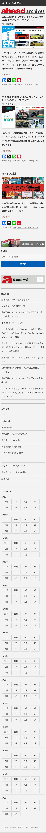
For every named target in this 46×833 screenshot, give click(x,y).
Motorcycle (21, 161)
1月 (35, 507)
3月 (16, 507)
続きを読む (7, 74)
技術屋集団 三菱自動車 (11, 447)
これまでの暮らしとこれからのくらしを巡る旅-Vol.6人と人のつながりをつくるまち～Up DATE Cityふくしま (22, 392)
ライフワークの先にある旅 (13, 306)
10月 (25, 520)
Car (14, 85)
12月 (6, 520)
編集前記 (5, 479)
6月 (25, 502)
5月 (35, 502)
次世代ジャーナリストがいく (14, 466)
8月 (6, 502)
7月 (16, 502)
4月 (6, 507)
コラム (4, 459)
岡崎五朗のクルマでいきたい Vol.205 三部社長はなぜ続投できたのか (22, 314)
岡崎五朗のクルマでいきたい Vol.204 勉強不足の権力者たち (22, 380)
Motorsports (33, 161)
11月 (16, 520)
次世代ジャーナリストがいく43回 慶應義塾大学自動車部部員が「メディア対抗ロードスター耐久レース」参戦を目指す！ (23, 347)
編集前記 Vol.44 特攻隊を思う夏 (15, 300)
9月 (35, 520)
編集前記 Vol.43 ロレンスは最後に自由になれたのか (22, 360)
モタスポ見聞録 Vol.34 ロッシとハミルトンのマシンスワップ (22, 99)
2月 (25, 507)
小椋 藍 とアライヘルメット (13, 323)
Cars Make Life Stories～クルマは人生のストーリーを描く (23, 370)
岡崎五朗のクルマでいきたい (27, 85)
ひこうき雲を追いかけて (12, 453)
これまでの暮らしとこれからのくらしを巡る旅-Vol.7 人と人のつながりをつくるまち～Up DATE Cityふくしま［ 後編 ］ (22, 333)
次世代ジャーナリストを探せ (14, 472)
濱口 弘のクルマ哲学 (10, 440)
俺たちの (9, 174)
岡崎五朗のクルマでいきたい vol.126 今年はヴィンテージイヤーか (22, 19)
